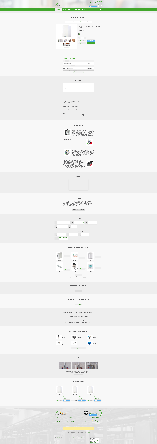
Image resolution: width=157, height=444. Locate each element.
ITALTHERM (59, 437)
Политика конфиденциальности (86, 437)
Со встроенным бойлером (71, 421)
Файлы (80, 21)
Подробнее (65, 398)
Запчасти (89, 21)
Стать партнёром (95, 421)
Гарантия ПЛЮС (84, 420)
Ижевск (73, 435)
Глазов (70, 435)
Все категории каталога (68, 437)
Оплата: (80, 33)
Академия (94, 422)
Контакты (84, 9)
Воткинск (67, 435)
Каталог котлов (69, 417)
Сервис (85, 21)
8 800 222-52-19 (92, 2)
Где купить (70, 9)
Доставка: (81, 34)
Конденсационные (70, 422)
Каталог (59, 9)
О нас (64, 9)
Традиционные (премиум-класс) (72, 420)
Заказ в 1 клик (90, 40)
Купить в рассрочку (91, 43)
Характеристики (69, 21)
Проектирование (59, 421)
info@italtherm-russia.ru (93, 413)
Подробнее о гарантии (78, 209)
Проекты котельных (78, 374)
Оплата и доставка (85, 421)
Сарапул (91, 1)
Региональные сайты (76, 437)
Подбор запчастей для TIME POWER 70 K (78, 348)
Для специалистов (96, 417)
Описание (75, 21)
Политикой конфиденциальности (93, 442)
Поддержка (77, 9)
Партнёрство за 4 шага (96, 420)
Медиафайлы (60, 420)
